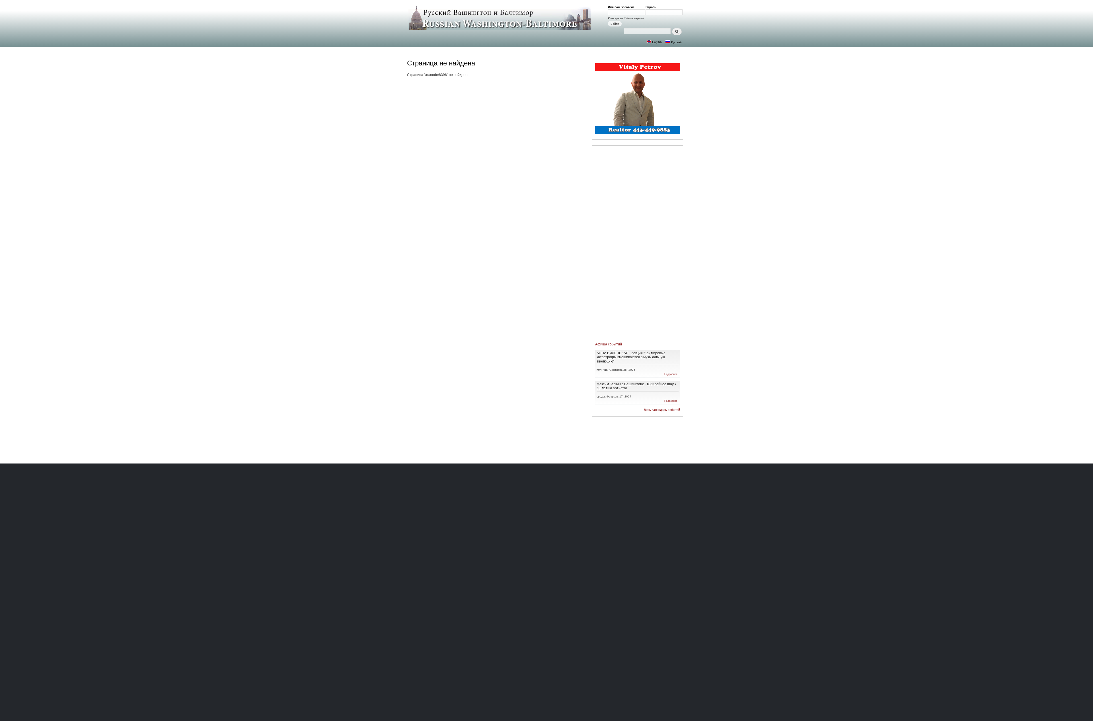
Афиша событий (608, 344)
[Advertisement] (637, 238)
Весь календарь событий (662, 409)
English (656, 42)
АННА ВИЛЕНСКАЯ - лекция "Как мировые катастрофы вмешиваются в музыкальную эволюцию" (631, 357)
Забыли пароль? (634, 18)
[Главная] (500, 17)
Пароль (652, 7)
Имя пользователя (622, 7)
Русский (676, 42)
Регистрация (615, 18)
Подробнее (670, 374)
